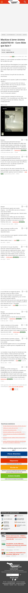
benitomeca (18, 150)
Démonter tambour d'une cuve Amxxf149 (12, 432)
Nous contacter (21, 585)
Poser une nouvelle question (16, 386)
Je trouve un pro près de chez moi (14, 464)
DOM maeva (9, 257)
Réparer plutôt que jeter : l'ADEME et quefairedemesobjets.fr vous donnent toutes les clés (16, 537)
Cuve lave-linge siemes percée (10, 430)
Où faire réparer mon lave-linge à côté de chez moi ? (14, 426)
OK (20, 575)
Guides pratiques (18, 539)
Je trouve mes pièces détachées (14, 457)
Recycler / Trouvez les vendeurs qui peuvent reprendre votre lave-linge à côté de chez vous (14, 471)
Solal (11, 56)
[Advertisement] (14, 18)
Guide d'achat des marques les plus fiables (14, 479)
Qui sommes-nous (11, 582)
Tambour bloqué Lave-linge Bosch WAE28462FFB (14, 434)
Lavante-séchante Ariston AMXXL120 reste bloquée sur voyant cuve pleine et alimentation (14, 442)
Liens (2, 549)
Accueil (14, 2)
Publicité (11, 585)
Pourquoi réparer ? (11, 546)
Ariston (8, 50)
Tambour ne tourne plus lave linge (10, 428)
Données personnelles (21, 583)
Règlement (6, 585)
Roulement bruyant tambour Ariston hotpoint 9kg (14, 437)
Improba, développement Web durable (13, 582)
